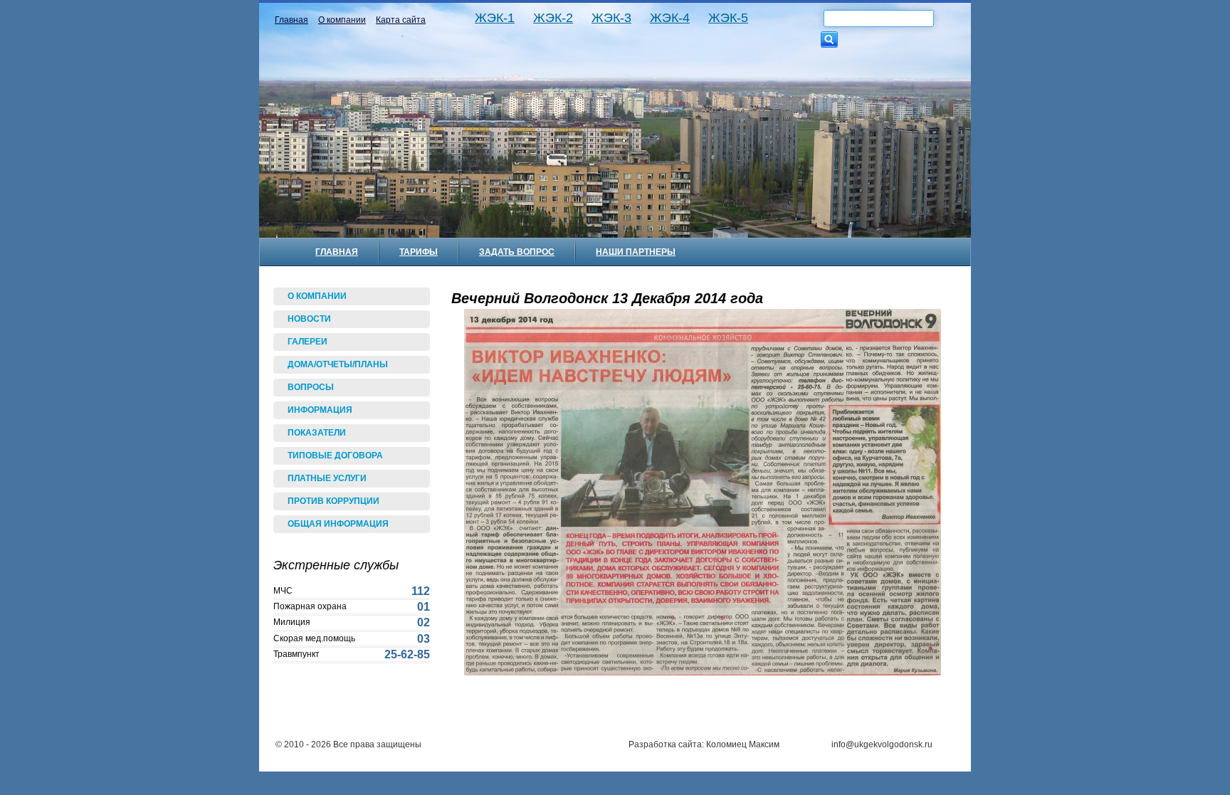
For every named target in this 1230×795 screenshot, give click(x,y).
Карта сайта (401, 20)
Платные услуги (327, 478)
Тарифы (418, 252)
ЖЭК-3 (611, 18)
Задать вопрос (516, 252)
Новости (309, 319)
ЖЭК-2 (553, 18)
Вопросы (311, 387)
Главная (291, 20)
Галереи (307, 342)
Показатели (317, 433)
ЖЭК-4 (670, 18)
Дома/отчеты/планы (338, 364)
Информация (320, 410)
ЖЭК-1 (495, 18)
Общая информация (338, 524)
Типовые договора (335, 455)
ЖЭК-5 (728, 18)
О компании (342, 20)
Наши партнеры (636, 252)
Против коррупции (333, 501)
